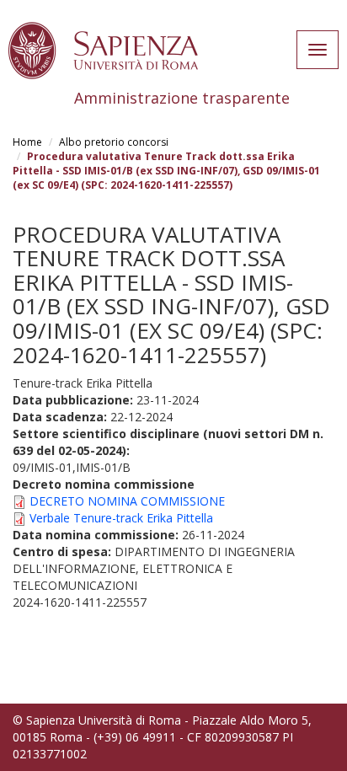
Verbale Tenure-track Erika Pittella (121, 518)
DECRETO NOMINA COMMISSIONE (127, 501)
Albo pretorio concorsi (113, 142)
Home (27, 142)
